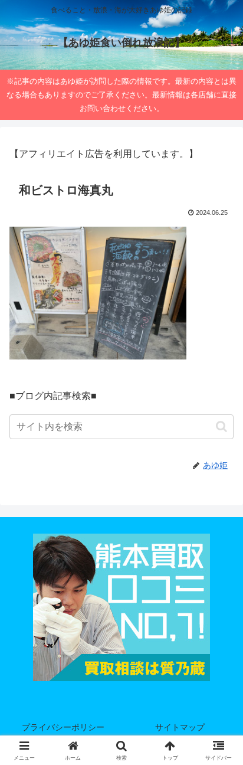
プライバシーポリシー (63, 727)
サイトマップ (180, 727)
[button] (221, 426)
